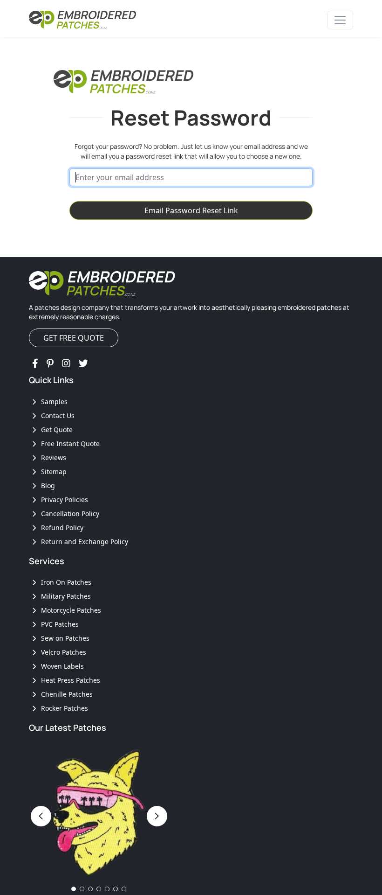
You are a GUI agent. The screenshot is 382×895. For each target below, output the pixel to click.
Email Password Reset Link (191, 210)
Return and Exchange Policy (83, 541)
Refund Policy (61, 527)
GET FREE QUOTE (73, 338)
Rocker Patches (63, 708)
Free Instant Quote (69, 443)
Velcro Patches (62, 652)
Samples (53, 401)
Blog (47, 485)
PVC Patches (59, 624)
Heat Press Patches (69, 680)
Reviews (52, 457)
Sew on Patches (64, 638)
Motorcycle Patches (70, 610)
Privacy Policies (63, 499)
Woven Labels (61, 666)
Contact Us (57, 415)
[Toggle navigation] (340, 20)
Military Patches (65, 596)
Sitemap (53, 471)
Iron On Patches (65, 582)
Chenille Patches (66, 694)
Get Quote (56, 429)
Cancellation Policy (69, 513)
